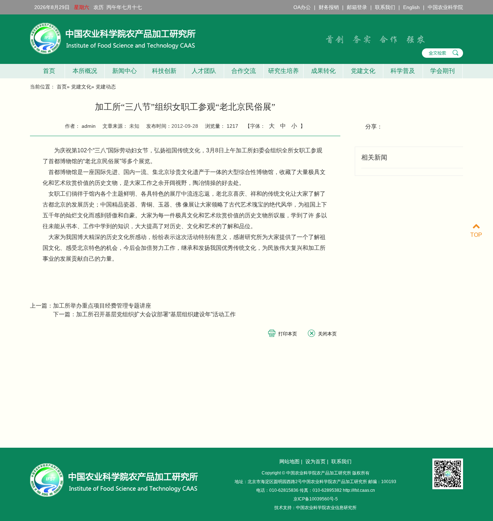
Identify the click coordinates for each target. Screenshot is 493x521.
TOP (476, 235)
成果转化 (323, 71)
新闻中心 (124, 71)
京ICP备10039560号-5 (315, 499)
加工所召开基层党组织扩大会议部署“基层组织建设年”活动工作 (156, 314)
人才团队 (204, 71)
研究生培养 (283, 71)
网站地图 (289, 461)
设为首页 (315, 461)
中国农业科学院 (445, 7)
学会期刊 (442, 71)
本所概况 (85, 71)
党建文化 (363, 71)
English (411, 7)
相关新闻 (374, 157)
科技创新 (164, 71)
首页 (47, 71)
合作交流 (243, 71)
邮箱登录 (357, 7)
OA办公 (302, 7)
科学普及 (403, 71)
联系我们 (385, 7)
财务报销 (329, 7)
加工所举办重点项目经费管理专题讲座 (102, 306)
